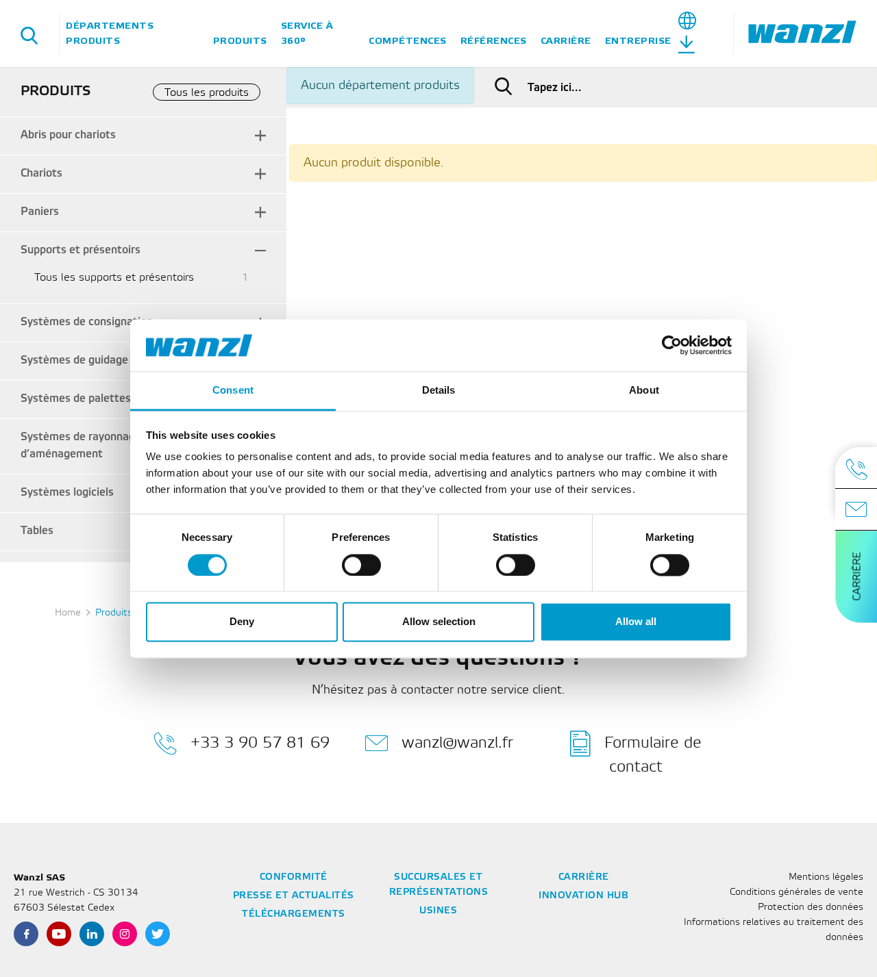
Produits (240, 41)
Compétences (408, 41)
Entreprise (638, 41)
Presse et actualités (293, 895)
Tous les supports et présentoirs (114, 277)
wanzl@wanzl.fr (457, 742)
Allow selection (438, 622)
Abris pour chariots (68, 135)
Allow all (635, 622)
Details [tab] (439, 390)
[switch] (361, 565)
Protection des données (810, 907)
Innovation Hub (583, 895)
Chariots (41, 173)
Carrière (566, 41)
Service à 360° (307, 33)
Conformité (294, 877)
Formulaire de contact (653, 754)
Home (68, 613)
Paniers (40, 212)
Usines (438, 910)
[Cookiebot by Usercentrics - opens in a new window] (672, 345)
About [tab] (644, 390)
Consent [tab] (233, 390)
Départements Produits (109, 33)
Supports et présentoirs (80, 250)
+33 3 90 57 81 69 (260, 742)
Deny (242, 622)
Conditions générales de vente (796, 892)
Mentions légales (826, 877)
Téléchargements (293, 914)
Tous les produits (206, 93)
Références (493, 41)
